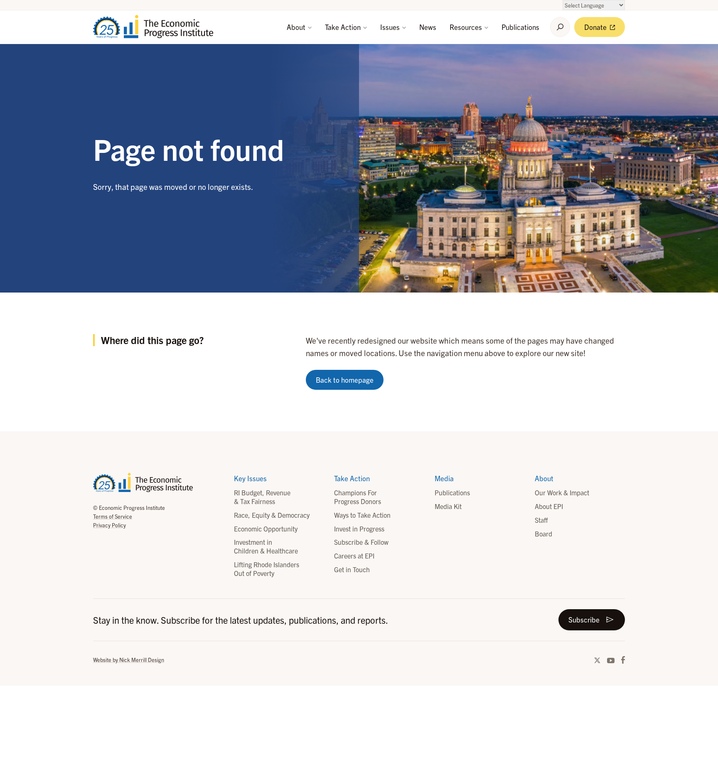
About (297, 26)
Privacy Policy (109, 525)
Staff (541, 520)
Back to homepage (345, 379)
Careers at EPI (354, 555)
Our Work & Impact (562, 492)
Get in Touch (352, 569)
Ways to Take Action (362, 515)
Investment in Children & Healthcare (266, 546)
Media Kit (448, 506)
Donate (596, 26)
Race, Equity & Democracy (272, 515)
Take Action (343, 26)
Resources (467, 26)
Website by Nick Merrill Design (128, 659)
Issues (390, 26)
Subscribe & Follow (361, 542)
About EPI (549, 506)
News (427, 26)
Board (543, 533)
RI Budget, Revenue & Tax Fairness (262, 496)
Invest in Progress (359, 528)
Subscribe (584, 619)
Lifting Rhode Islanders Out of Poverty (266, 568)
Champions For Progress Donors (357, 496)
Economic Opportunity (266, 528)
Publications (520, 26)
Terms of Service (112, 516)
